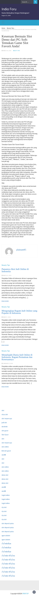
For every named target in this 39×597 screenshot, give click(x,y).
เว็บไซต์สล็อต (6, 544)
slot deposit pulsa (8, 523)
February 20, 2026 (8, 363)
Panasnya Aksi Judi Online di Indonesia (15, 270)
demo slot (5, 475)
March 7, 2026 (7, 317)
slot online (5, 447)
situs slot (5, 414)
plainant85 (21, 249)
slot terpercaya (7, 418)
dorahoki (4, 427)
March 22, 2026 (7, 275)
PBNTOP (25, 594)
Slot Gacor (5, 435)
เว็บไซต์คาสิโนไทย (8, 556)
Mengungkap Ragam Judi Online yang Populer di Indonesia (19, 311)
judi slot (4, 422)
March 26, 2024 (7, 50)
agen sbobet (6, 535)
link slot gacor (6, 451)
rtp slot (4, 507)
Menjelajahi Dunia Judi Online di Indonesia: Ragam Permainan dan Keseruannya (17, 357)
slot (3, 410)
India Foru (9, 9)
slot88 (4, 455)
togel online (6, 495)
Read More (5, 301)
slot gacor (5, 431)
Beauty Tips (16, 50)
